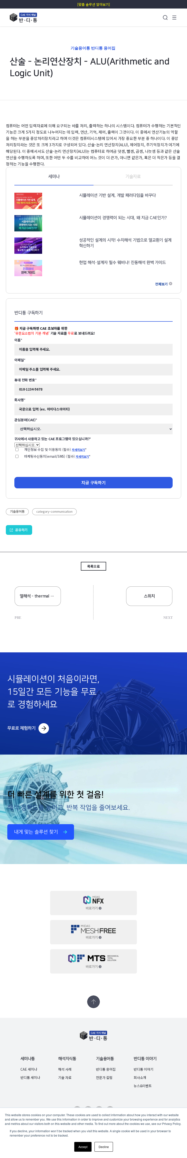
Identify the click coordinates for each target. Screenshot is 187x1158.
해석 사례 (65, 1069)
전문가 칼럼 (104, 1077)
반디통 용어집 (106, 1069)
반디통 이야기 (145, 1059)
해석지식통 (67, 1059)
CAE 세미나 (28, 1069)
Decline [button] (103, 1147)
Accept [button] (82, 1147)
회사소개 (140, 1077)
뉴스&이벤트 (143, 1085)
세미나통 (27, 1059)
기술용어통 (105, 1059)
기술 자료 (65, 1077)
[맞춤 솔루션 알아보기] (93, 4)
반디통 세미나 (30, 1077)
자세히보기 (78, 449)
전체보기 (161, 284)
